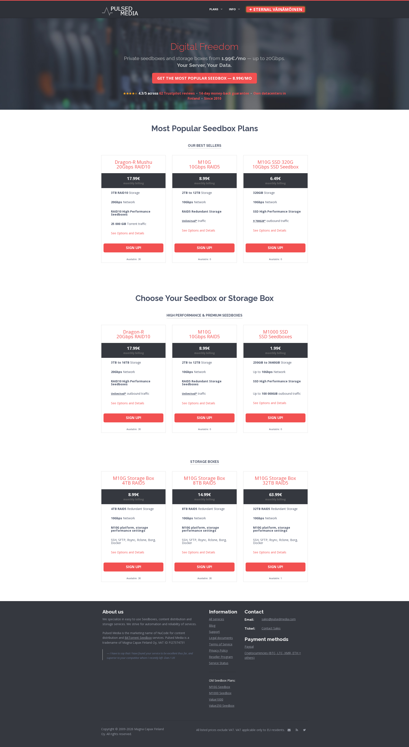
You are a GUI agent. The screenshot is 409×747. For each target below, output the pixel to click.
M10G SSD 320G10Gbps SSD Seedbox (275, 164)
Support (214, 632)
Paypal (249, 647)
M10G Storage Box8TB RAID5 (204, 480)
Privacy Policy (218, 650)
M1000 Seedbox (220, 693)
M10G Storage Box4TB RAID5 (133, 480)
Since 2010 (212, 98)
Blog (212, 625)
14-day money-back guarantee (224, 93)
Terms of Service (220, 644)
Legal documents (221, 638)
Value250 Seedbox (221, 706)
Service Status (218, 663)
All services (216, 619)
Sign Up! (133, 247)
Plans (213, 9)
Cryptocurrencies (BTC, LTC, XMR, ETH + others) (273, 655)
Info (232, 9)
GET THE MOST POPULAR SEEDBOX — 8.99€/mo (204, 78)
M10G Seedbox (219, 687)
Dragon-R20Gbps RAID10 (133, 334)
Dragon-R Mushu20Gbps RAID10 (133, 164)
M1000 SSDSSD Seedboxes (275, 334)
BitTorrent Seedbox (138, 638)
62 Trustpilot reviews (177, 93)
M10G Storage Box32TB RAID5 (275, 480)
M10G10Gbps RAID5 (204, 164)
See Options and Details (127, 233)
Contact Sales (271, 628)
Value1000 (216, 699)
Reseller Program (221, 657)
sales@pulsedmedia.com (279, 619)
